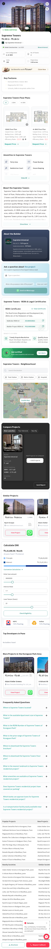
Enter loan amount (10, 574)
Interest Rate (8, 587)
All (6, 102)
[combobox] (27, 370)
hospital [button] (44, 377)
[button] (17, 139)
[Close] (47, 923)
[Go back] (3, 3)
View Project (15, 533)
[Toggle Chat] (46, 937)
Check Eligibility (25, 613)
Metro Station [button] (29, 377)
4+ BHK (23, 102)
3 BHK (14, 102)
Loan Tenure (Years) (10, 599)
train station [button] (12, 377)
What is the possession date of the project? (19, 284)
